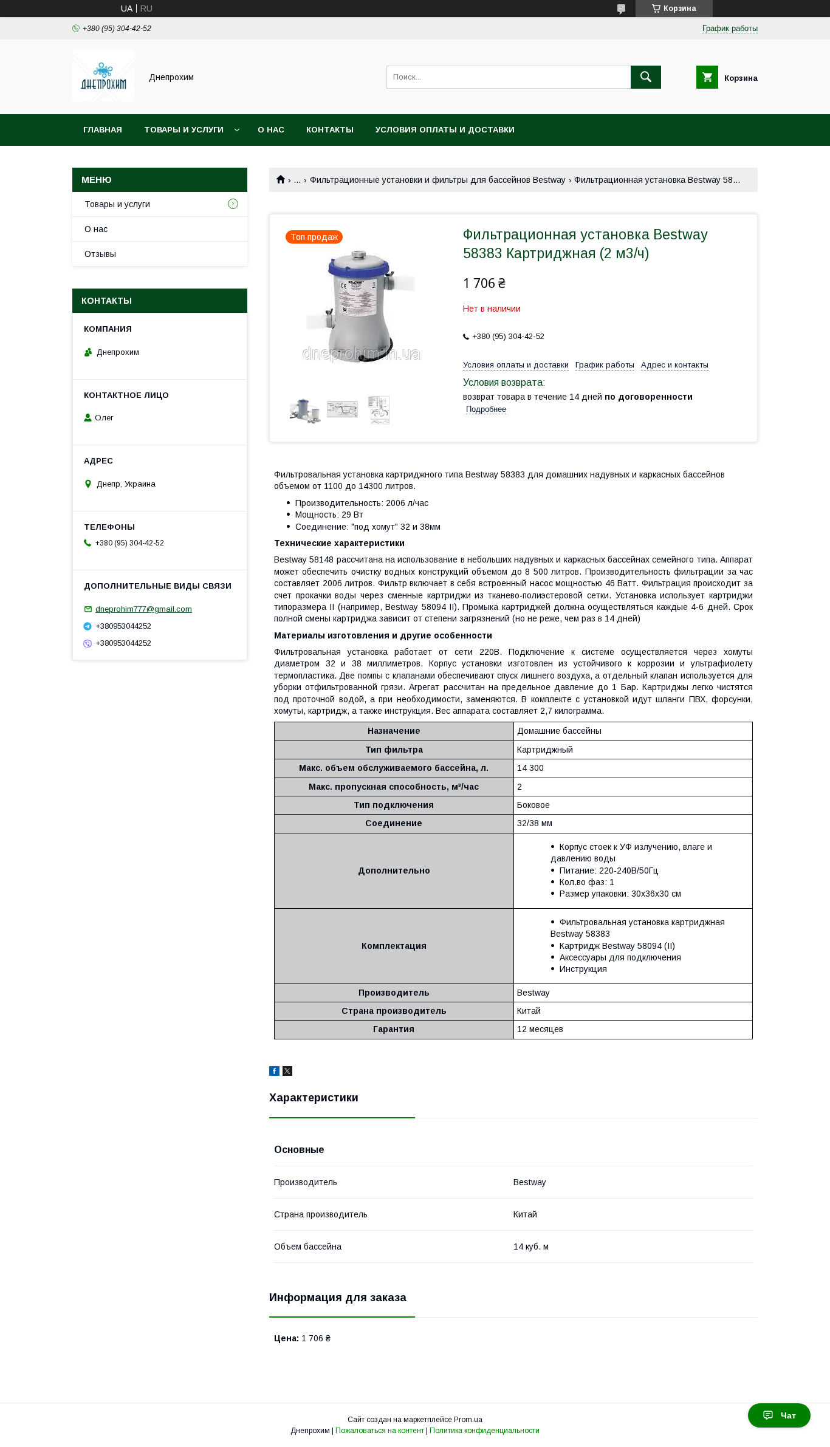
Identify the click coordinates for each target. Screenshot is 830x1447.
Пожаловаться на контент (379, 1430)
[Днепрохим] (103, 98)
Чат (788, 1415)
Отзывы (100, 254)
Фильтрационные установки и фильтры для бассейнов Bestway (438, 180)
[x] (287, 1073)
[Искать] (646, 77)
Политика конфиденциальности (485, 1430)
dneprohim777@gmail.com (143, 609)
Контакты (330, 129)
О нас (271, 129)
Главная (102, 129)
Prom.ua (468, 1419)
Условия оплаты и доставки (445, 129)
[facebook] (274, 1073)
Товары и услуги (184, 129)
